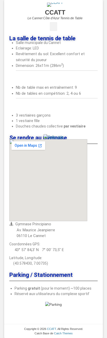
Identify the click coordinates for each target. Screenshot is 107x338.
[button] (6, 169)
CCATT (55, 12)
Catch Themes (63, 333)
